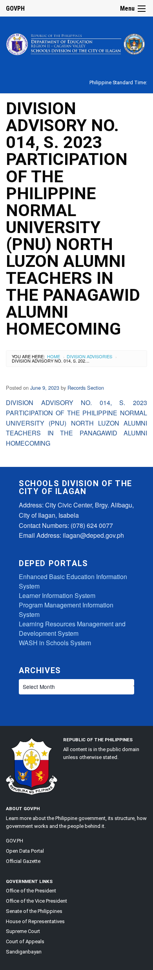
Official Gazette (23, 861)
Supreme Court (23, 931)
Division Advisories (89, 356)
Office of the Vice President (36, 901)
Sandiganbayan (24, 952)
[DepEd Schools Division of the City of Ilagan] (76, 43)
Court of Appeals (25, 941)
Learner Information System (57, 595)
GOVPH (15, 8)
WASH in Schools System (55, 642)
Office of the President (31, 891)
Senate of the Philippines (34, 911)
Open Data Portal (25, 851)
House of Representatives (35, 921)
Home (53, 356)
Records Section (85, 387)
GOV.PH (14, 841)
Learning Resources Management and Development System (72, 628)
